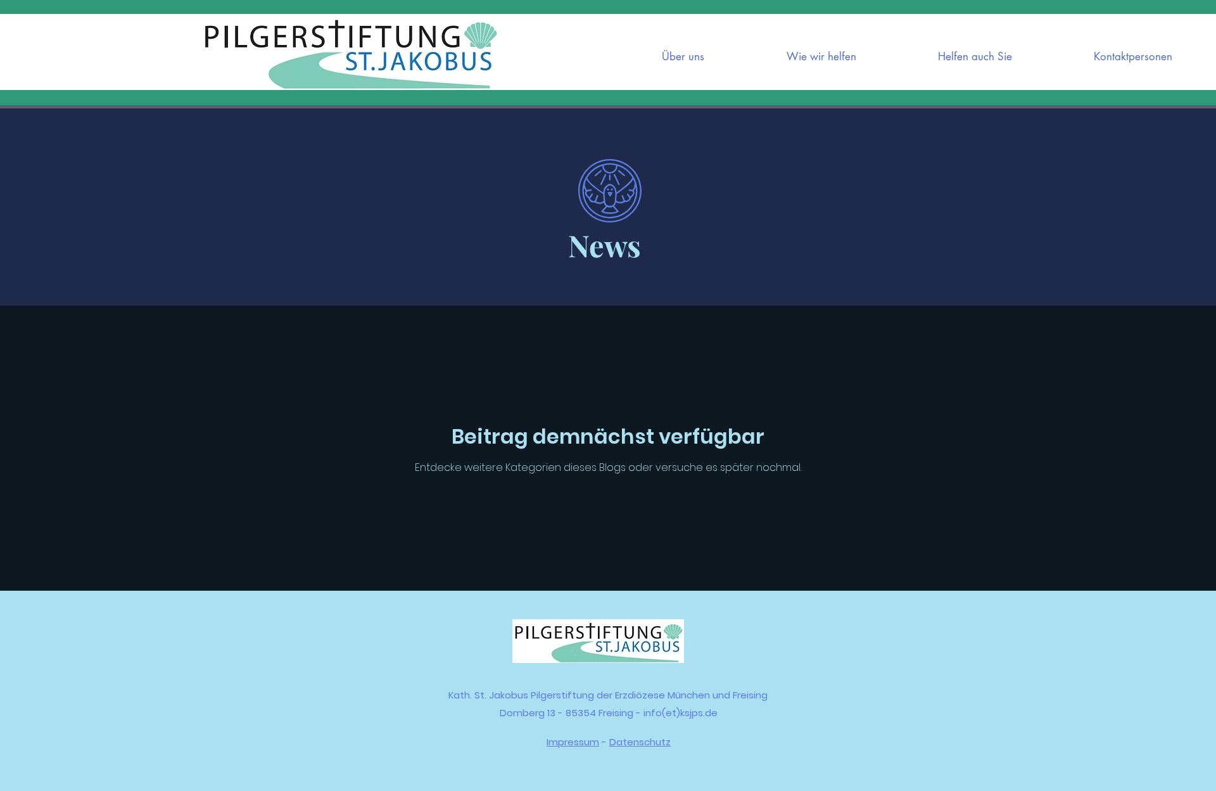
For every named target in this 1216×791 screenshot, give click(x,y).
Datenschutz (640, 742)
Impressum (573, 742)
